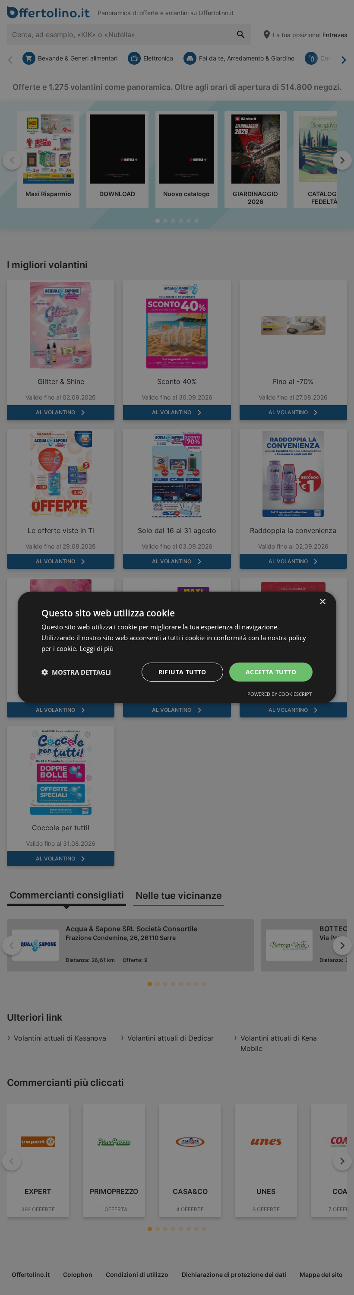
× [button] (322, 602)
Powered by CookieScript (279, 694)
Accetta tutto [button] (271, 671)
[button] (76, 672)
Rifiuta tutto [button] (182, 671)
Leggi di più (96, 648)
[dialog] (177, 647)
